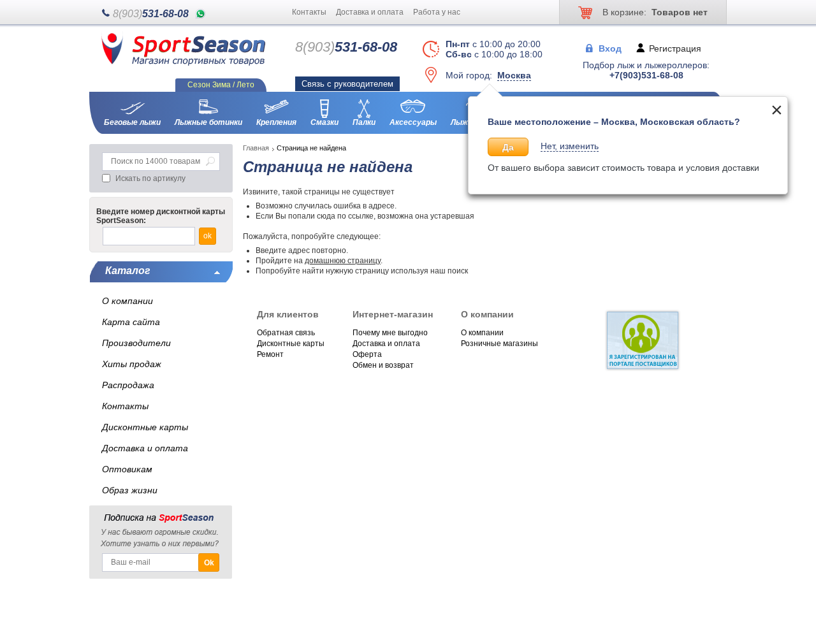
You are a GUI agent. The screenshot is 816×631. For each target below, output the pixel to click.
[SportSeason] (183, 63)
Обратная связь (286, 332)
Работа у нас (436, 12)
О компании (482, 332)
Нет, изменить (570, 146)
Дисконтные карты (290, 343)
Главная (256, 148)
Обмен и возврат (383, 365)
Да (508, 147)
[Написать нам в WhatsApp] (200, 14)
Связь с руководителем (347, 84)
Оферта (367, 354)
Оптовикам (127, 469)
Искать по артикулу (150, 178)
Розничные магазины (499, 343)
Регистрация (675, 47)
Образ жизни (129, 490)
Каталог (127, 270)
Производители (136, 343)
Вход (610, 47)
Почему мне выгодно (390, 332)
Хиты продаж (131, 364)
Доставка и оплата (370, 12)
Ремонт (270, 354)
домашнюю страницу (343, 260)
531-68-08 (151, 13)
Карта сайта (131, 322)
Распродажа (128, 385)
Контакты (309, 12)
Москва (514, 75)
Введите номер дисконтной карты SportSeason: (160, 216)
